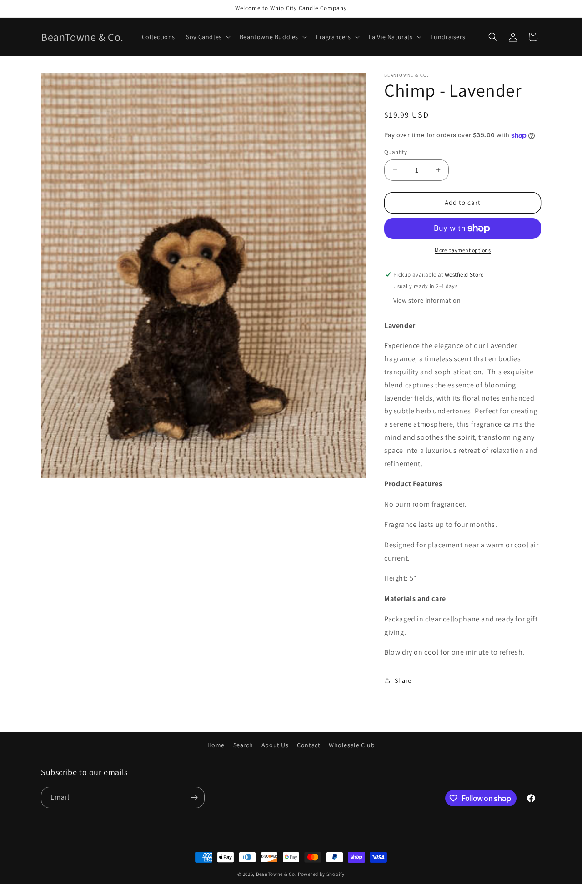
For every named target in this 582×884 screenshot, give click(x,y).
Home (216, 745)
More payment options (463, 250)
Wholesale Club (352, 745)
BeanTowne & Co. (276, 874)
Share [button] (403, 680)
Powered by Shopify (321, 874)
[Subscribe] (194, 797)
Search (243, 745)
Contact (308, 745)
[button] (207, 36)
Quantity (395, 152)
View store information (427, 300)
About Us (275, 745)
